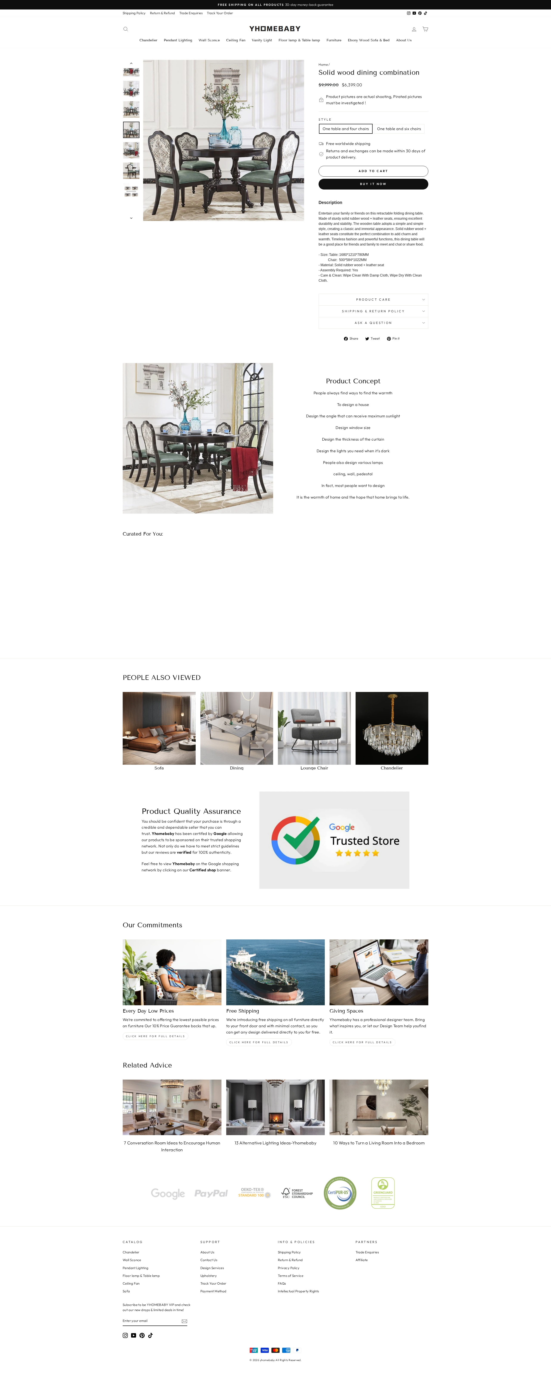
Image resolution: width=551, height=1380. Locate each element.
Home (323, 64)
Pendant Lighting (178, 40)
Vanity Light (262, 40)
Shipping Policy (134, 13)
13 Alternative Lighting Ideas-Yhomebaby (276, 1142)
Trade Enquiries (191, 13)
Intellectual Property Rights (298, 1291)
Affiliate (362, 1260)
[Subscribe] (184, 1321)
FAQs (282, 1283)
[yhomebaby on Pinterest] (142, 1335)
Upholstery (208, 1276)
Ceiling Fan (235, 40)
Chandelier (148, 40)
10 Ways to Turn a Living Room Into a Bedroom (379, 1142)
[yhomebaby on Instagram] (125, 1335)
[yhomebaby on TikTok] (150, 1335)
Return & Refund (162, 13)
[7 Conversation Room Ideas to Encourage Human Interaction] (172, 1107)
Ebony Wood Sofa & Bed (369, 40)
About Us (404, 40)
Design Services (212, 1268)
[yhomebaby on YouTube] (133, 1335)
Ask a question (373, 323)
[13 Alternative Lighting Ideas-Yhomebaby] (275, 1107)
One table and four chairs (346, 128)
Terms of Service (290, 1276)
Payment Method (213, 1291)
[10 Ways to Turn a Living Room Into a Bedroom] (379, 1107)
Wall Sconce (209, 40)
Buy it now (373, 184)
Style (325, 119)
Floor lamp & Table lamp (299, 40)
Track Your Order (220, 13)
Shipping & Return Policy (373, 311)
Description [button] (330, 202)
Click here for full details (155, 1036)
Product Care (373, 299)
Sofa (126, 1291)
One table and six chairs (399, 128)
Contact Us (208, 1260)
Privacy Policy (288, 1268)
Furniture (334, 40)
